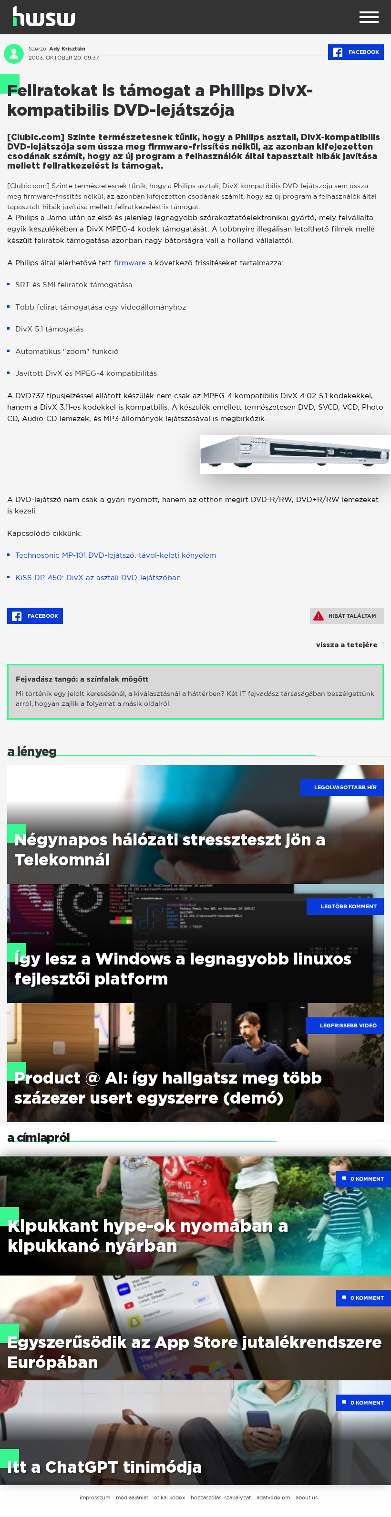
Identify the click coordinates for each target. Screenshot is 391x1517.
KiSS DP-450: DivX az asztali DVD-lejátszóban (98, 577)
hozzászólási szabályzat (221, 1497)
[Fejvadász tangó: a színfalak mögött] (195, 691)
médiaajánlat (132, 1497)
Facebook (363, 52)
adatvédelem (273, 1497)
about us (307, 1497)
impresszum (95, 1497)
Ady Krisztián (67, 48)
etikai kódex (169, 1497)
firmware (130, 263)
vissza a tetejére (347, 645)
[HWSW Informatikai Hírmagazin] (43, 16)
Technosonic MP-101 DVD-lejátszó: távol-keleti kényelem (115, 555)
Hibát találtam (352, 616)
